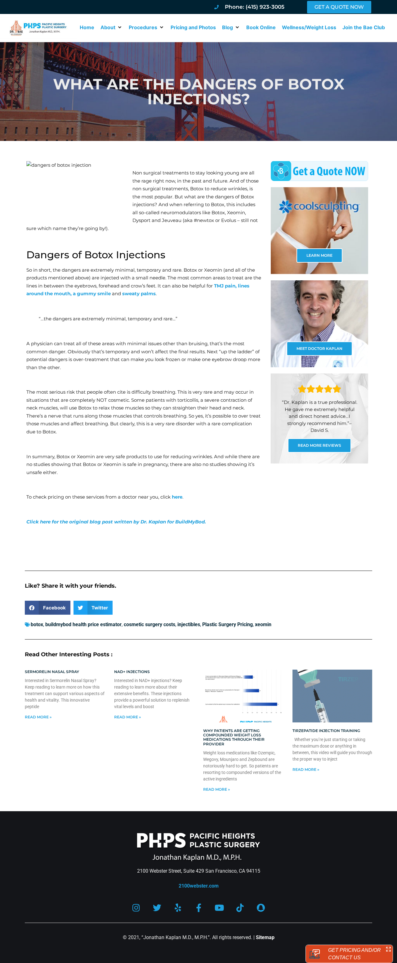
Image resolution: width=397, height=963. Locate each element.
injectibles (188, 624)
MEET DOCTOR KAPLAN (319, 348)
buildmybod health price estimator (83, 624)
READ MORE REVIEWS (319, 445)
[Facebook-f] (198, 907)
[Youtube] (219, 907)
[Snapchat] (261, 907)
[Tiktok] (240, 907)
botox (37, 624)
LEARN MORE (319, 255)
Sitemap (265, 937)
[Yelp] (178, 907)
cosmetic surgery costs (149, 624)
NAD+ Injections (132, 671)
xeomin (263, 624)
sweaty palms (139, 293)
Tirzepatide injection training (326, 730)
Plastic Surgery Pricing (227, 624)
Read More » (38, 717)
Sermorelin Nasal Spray (52, 671)
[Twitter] (157, 907)
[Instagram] (136, 907)
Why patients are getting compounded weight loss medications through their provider (234, 737)
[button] (111, 27)
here (177, 497)
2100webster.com (199, 886)
